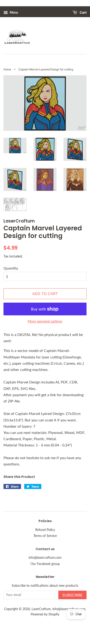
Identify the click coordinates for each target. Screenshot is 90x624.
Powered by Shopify (45, 614)
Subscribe (72, 595)
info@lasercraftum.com (45, 557)
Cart (83, 13)
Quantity (10, 268)
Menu (13, 12)
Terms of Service (45, 536)
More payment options (45, 321)
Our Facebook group (45, 564)
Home (7, 69)
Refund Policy (45, 530)
